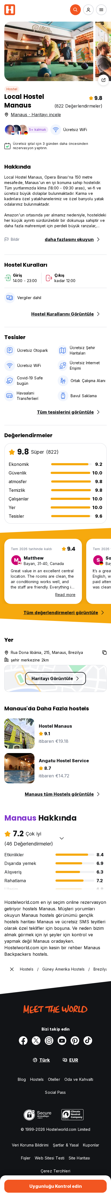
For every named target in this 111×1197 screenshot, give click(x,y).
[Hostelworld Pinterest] (75, 1040)
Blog (22, 1079)
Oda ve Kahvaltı (78, 1079)
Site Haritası (79, 1158)
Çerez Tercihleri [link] (55, 1171)
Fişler (26, 1158)
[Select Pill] (75, 9)
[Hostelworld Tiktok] (88, 1040)
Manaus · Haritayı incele (36, 114)
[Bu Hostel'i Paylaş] (103, 80)
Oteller (54, 1079)
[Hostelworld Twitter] (36, 1040)
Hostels (37, 1079)
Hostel (11, 89)
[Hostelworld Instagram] (49, 1040)
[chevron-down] (61, 838)
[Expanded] (11, 969)
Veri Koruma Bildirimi (30, 1145)
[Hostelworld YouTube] (62, 1040)
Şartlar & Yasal (66, 1145)
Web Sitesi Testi (49, 1158)
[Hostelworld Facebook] (23, 1040)
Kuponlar (91, 1145)
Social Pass (55, 1092)
